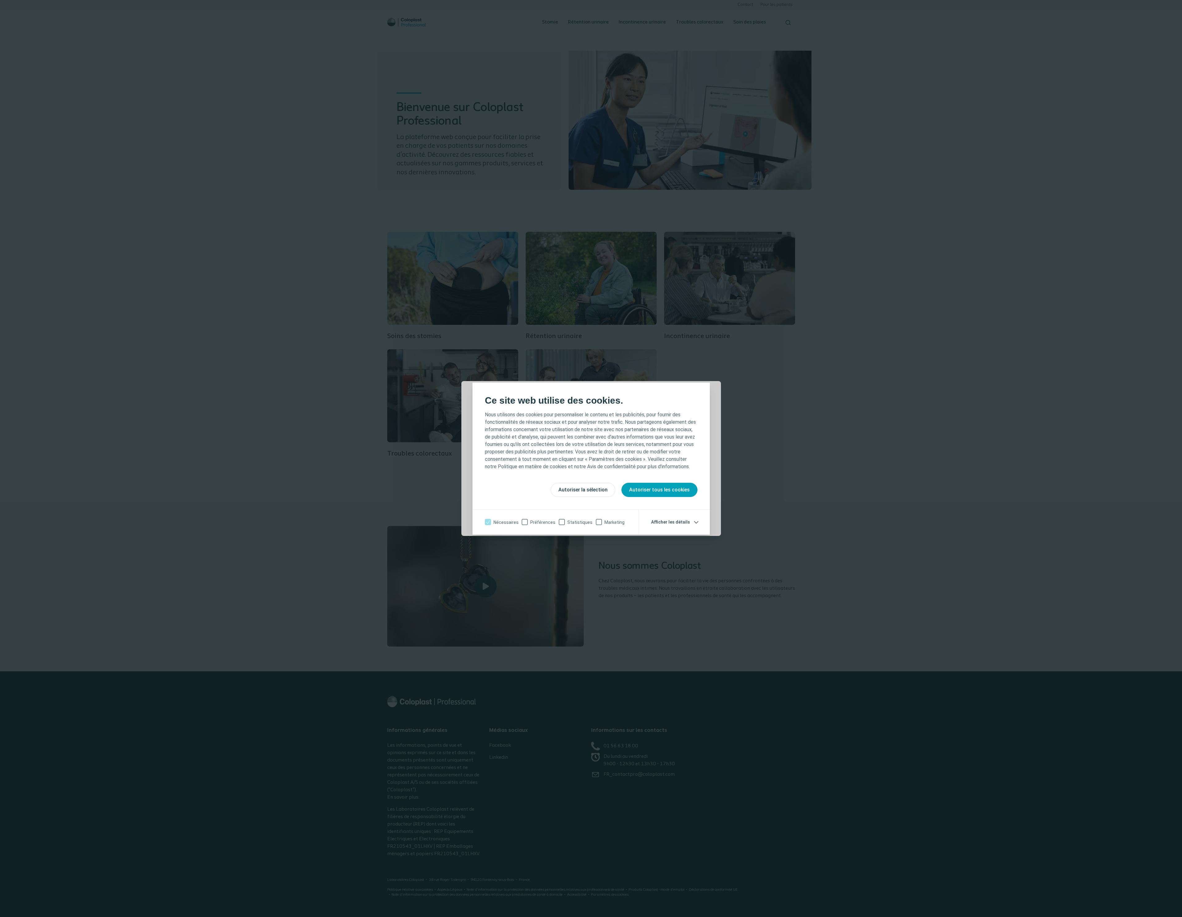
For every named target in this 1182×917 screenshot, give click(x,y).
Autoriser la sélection (583, 490)
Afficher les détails (670, 522)
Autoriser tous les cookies (659, 490)
